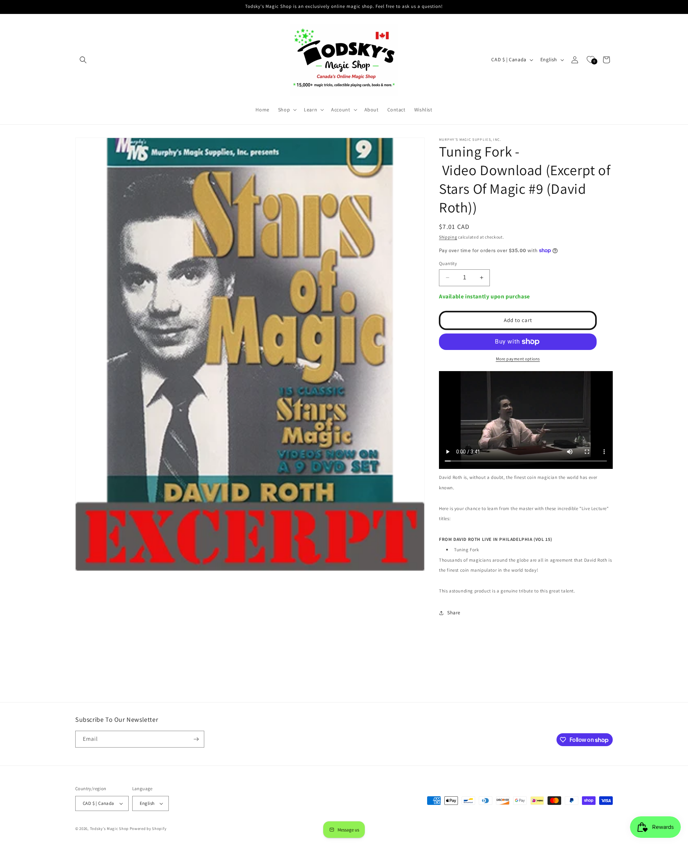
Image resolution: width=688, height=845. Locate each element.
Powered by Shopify (148, 828)
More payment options (518, 358)
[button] (83, 60)
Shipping (448, 237)
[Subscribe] (196, 739)
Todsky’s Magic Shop (109, 828)
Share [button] (453, 612)
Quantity (448, 263)
